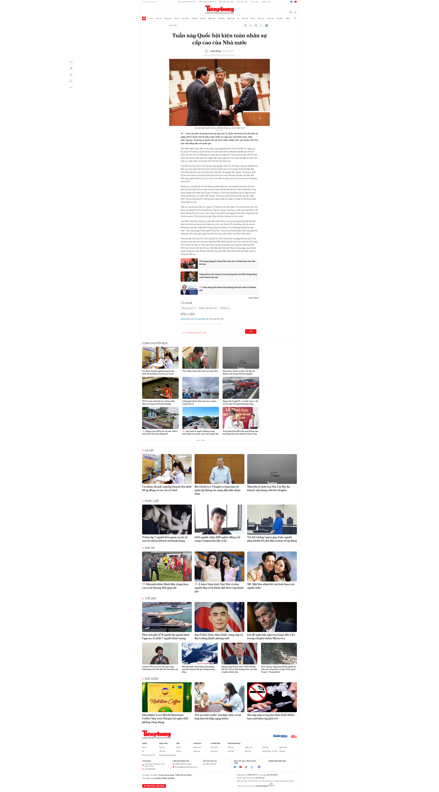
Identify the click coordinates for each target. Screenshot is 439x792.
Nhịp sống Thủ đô (148, 755)
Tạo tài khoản (200, 319)
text (250, 25)
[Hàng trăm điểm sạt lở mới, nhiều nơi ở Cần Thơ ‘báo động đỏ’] (160, 418)
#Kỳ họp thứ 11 (189, 308)
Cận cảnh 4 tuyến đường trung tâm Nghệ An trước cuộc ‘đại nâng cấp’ (200, 432)
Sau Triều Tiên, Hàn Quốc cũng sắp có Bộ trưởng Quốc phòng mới (219, 636)
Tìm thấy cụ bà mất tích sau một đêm (200, 371)
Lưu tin (71, 74)
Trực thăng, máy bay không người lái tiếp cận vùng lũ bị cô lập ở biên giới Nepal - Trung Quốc (278, 669)
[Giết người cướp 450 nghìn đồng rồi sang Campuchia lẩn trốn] (219, 519)
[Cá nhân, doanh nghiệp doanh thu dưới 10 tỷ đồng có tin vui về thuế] (160, 358)
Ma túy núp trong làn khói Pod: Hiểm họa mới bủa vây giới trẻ (270, 716)
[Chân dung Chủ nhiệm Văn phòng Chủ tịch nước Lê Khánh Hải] (189, 289)
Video (288, 18)
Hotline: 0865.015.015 (187, 2)
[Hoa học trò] (294, 736)
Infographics (234, 743)
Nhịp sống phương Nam (167, 755)
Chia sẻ (71, 68)
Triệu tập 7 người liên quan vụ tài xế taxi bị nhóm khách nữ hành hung (164, 538)
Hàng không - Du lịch (269, 751)
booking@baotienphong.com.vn (186, 767)
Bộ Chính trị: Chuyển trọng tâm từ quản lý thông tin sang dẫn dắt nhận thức (217, 490)
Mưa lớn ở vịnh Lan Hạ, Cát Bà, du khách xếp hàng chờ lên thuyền (239, 372)
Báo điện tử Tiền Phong (219, 9)
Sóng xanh (168, 18)
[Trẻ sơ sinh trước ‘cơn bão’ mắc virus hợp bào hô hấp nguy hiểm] (219, 697)
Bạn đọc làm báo (155, 786)
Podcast (198, 743)
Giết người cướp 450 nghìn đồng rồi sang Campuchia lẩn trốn (217, 538)
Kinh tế (158, 18)
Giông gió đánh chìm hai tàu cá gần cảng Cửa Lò (199, 402)
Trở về (71, 87)
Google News (266, 25)
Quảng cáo (265, 2)
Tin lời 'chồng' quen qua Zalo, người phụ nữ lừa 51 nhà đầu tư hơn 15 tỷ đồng (272, 538)
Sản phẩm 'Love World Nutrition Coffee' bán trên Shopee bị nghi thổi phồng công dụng (165, 718)
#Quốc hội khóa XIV (208, 308)
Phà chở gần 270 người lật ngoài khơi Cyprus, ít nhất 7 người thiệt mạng (165, 636)
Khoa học (270, 18)
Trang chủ (144, 18)
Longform (215, 743)
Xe (238, 18)
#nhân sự (225, 308)
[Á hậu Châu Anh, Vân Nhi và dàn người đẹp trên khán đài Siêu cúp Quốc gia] (219, 566)
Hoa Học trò (242, 2)
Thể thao (221, 18)
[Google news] (260, 767)
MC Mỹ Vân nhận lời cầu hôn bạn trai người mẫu (270, 585)
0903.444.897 (211, 764)
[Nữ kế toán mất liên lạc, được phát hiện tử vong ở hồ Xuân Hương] (160, 388)
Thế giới (194, 18)
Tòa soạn (254, 2)
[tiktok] (247, 767)
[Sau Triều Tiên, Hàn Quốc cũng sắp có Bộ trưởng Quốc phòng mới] (219, 617)
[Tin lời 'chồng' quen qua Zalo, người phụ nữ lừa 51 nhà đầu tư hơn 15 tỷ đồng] (272, 519)
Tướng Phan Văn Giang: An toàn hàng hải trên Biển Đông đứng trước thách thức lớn (228, 275)
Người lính (231, 18)
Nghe (71, 62)
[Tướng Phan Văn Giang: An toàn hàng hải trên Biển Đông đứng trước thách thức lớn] (189, 276)
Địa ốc (176, 18)
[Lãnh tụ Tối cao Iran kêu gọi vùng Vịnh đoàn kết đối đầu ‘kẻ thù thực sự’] (160, 653)
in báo (256, 25)
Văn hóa (245, 18)
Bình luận (71, 81)
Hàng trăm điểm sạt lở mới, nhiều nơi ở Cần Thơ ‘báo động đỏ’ (160, 432)
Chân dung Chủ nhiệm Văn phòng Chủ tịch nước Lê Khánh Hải (227, 288)
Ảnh (178, 743)
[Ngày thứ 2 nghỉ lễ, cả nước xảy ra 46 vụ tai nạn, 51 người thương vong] (241, 388)
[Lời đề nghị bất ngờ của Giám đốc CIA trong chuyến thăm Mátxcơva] (272, 617)
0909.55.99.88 (180, 764)
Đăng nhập (185, 319)
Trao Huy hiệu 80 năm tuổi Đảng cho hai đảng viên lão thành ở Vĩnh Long (240, 432)
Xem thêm (295, 18)
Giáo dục (261, 18)
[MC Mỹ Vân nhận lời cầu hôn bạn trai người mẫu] (272, 566)
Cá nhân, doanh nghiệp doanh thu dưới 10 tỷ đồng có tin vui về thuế (158, 372)
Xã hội (151, 18)
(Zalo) (189, 764)
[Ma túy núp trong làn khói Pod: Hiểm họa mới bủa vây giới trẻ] (272, 697)
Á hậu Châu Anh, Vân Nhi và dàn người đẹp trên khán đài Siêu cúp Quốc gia (219, 587)
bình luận (261, 25)
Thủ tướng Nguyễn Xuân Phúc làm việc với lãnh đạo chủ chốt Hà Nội (227, 262)
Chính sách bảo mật (277, 761)
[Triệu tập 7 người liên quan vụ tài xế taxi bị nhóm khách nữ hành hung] (167, 519)
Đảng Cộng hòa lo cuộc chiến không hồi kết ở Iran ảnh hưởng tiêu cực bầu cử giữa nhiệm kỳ (239, 669)
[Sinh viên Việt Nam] (280, 736)
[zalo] (254, 767)
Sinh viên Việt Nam (226, 2)
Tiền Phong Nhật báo (207, 2)
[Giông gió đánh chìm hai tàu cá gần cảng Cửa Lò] (200, 388)
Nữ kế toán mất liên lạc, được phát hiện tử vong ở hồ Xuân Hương (158, 402)
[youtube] (295, 2)
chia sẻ (245, 25)
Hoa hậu (280, 18)
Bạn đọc (248, 751)
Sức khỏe (185, 18)
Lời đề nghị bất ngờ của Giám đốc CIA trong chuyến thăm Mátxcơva (271, 636)
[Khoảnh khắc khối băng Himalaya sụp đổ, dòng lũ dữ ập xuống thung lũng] (200, 653)
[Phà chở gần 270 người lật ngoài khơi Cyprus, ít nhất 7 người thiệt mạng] (167, 617)
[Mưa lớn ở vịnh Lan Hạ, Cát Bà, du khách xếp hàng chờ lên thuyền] (241, 358)
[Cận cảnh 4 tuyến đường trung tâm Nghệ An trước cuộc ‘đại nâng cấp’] (200, 418)
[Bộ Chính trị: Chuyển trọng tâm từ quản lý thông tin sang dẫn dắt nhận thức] (219, 469)
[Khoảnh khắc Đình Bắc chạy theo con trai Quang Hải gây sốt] (167, 566)
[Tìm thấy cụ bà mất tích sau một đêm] (200, 358)
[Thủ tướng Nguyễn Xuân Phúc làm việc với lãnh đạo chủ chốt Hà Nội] (189, 263)
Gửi (250, 332)
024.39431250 (150, 769)
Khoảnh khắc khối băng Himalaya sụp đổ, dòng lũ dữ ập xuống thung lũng (198, 669)
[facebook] (291, 2)
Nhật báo (163, 743)
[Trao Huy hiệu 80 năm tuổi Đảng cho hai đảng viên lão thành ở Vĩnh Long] (241, 418)
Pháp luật (211, 18)
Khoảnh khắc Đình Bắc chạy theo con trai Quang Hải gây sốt (165, 585)
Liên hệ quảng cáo (181, 761)
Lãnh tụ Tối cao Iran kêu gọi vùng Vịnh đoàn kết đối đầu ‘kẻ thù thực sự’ (160, 668)
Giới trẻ (203, 18)
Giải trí (252, 18)
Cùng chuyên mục (155, 343)
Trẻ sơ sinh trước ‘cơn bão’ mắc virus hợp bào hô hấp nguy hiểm (218, 716)
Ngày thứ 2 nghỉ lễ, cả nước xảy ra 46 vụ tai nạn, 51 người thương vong (240, 402)
